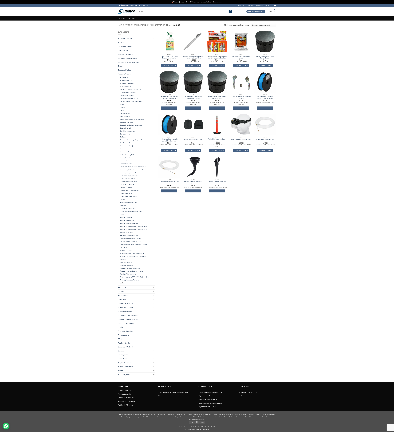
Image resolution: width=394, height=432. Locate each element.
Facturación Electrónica (247, 396)
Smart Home (122, 359)
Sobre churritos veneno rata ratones (241, 57)
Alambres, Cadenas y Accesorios (130, 89)
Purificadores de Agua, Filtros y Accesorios (133, 244)
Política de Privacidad (125, 405)
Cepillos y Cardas (125, 143)
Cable (122, 110)
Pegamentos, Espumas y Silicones (130, 238)
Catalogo (121, 18)
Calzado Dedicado (126, 128)
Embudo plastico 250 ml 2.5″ (217, 181)
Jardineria (123, 205)
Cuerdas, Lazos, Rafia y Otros (129, 173)
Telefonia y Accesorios (125, 367)
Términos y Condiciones (126, 401)
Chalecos (123, 149)
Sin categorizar (123, 355)
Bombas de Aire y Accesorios (129, 98)
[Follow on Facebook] (273, 5)
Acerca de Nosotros (125, 390)
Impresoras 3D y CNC (125, 303)
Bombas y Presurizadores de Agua (130, 101)
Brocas (122, 104)
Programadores (123, 335)
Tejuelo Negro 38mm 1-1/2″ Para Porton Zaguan (169, 97)
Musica (120, 327)
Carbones (123, 137)
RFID (120, 339)
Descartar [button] (218, 2)
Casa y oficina (123, 50)
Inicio (121, 25)
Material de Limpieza (126, 232)
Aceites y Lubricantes (126, 83)
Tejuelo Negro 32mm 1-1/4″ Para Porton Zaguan (193, 97)
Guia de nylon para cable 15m (169, 181)
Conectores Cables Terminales (128, 62)
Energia (120, 66)
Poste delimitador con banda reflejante (217, 140)
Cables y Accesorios (125, 46)
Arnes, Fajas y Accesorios (128, 92)
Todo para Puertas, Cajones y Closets (131, 271)
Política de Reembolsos (126, 398)
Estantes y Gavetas (126, 187)
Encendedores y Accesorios (128, 182)
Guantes (122, 199)
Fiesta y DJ (122, 287)
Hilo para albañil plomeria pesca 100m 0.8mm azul (265, 97)
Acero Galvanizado (126, 86)
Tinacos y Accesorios (126, 265)
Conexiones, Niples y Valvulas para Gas (132, 170)
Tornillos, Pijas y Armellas (128, 274)
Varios (122, 283)
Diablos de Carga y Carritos (128, 176)
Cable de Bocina (125, 113)
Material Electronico (125, 311)
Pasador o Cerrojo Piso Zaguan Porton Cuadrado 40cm (193, 57)
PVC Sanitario (124, 247)
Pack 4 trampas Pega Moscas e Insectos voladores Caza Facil (217, 57)
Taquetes (122, 259)
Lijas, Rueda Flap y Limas (128, 208)
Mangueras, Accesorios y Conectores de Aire (134, 229)
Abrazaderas (124, 77)
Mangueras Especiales (127, 220)
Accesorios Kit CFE (126, 80)
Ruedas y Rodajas (124, 343)
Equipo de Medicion (125, 70)
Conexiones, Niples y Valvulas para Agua (133, 167)
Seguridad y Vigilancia (125, 347)
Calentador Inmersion (127, 122)
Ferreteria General (161, 25)
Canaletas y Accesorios (127, 131)
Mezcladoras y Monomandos (129, 235)
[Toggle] (154, 38)
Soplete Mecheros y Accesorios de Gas (132, 253)
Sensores (121, 351)
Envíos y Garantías (124, 394)
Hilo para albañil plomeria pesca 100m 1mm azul (169, 140)
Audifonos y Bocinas (125, 38)
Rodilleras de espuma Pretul (193, 139)
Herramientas (123, 295)
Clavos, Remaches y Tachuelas (129, 158)
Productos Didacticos (125, 331)
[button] (255, 11)
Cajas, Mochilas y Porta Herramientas (132, 119)
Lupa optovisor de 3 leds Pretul (241, 139)
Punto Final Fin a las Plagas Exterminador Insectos (169, 57)
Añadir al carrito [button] (169, 65)
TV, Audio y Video (124, 374)
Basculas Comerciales (127, 95)
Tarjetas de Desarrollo (125, 363)
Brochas (122, 107)
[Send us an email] (275, 5)
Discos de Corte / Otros (127, 179)
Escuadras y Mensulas (127, 184)
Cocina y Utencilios (126, 161)
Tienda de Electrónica (137, 25)
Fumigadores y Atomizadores (129, 190)
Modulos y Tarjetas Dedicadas (128, 319)
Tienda (120, 371)
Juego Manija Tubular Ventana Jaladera (241, 97)
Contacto (268, 5)
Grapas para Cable (126, 193)
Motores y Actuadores (126, 323)
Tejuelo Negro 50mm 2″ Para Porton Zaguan (265, 57)
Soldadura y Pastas (126, 250)
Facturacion (259, 5)
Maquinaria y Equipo (125, 307)
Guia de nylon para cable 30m (265, 139)
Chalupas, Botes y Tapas (127, 152)
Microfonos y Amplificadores (128, 315)
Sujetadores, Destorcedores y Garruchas (132, 256)
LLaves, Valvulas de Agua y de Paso (131, 211)
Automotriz (122, 42)
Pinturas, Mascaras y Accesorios (130, 241)
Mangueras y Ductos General (129, 223)
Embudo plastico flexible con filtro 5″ (193, 182)
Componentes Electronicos (127, 58)
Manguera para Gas (126, 217)
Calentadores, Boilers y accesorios (131, 125)
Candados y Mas (125, 134)
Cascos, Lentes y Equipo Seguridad (131, 140)
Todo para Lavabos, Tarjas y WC (130, 268)
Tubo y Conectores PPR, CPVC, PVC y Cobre (134, 277)
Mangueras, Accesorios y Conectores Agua (133, 226)
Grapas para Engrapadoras (128, 196)
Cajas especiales (125, 116)
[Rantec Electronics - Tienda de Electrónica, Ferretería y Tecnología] (126, 11)
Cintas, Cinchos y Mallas (127, 155)
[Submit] (230, 11)
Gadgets (121, 291)
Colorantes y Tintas (126, 164)
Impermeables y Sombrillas (128, 202)
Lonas (122, 214)
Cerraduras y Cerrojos (127, 146)
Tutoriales (251, 5)
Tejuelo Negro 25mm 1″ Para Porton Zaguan (217, 97)
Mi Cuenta (241, 5)
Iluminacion (122, 299)
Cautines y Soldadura (125, 54)
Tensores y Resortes (126, 262)
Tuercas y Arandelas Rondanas (129, 280)
